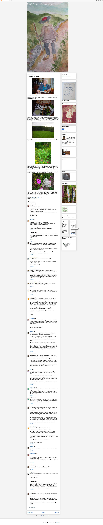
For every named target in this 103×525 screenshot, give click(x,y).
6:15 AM (31, 395)
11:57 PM (31, 462)
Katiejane (32, 318)
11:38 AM (31, 254)
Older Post (56, 512)
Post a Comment (32, 507)
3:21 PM (31, 450)
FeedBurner (73, 233)
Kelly (31, 472)
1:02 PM (31, 294)
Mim (31, 288)
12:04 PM (32, 443)
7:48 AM (31, 504)
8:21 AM (31, 469)
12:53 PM (32, 279)
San (30, 369)
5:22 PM (31, 351)
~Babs (31, 219)
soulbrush (32, 387)
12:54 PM (32, 286)
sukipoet (31, 241)
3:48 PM (31, 328)
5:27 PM (31, 366)
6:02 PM (31, 384)
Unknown (32, 297)
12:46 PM (32, 266)
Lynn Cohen (32, 453)
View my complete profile (66, 144)
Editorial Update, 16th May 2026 (68, 76)
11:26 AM (31, 229)
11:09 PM (31, 489)
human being (32, 426)
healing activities (33, 198)
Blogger (57, 522)
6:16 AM (31, 403)
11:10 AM (31, 216)
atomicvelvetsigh (33, 257)
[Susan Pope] (63, 130)
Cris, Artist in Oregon (34, 268)
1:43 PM (31, 315)
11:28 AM (31, 239)
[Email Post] (41, 197)
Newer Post (30, 512)
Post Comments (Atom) (45, 515)
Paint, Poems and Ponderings (39, 4)
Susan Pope (64, 128)
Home (43, 512)
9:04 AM (31, 423)
